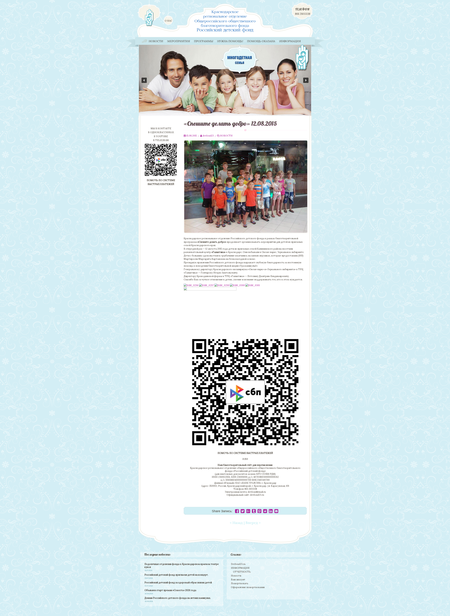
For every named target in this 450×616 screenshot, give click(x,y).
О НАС (168, 20)
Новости (236, 575)
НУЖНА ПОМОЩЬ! (230, 41)
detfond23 (208, 135)
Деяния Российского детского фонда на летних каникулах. (177, 598)
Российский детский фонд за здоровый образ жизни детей (178, 582)
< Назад (236, 522)
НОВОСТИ (156, 41)
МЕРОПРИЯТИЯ (178, 41)
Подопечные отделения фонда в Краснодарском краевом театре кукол (181, 566)
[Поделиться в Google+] (248, 512)
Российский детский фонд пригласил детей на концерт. (176, 574)
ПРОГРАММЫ (203, 41)
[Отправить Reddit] (265, 512)
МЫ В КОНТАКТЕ (161, 128)
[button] (225, 80)
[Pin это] (259, 512)
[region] (225, 80)
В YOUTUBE (161, 136)
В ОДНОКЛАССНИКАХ (161, 132)
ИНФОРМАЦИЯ (290, 41)
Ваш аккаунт (238, 579)
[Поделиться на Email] (276, 512)
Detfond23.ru (238, 564)
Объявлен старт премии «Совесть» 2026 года (170, 590)
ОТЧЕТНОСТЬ (242, 571)
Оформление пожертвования (248, 587)
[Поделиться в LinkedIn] (271, 512)
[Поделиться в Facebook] (237, 512)
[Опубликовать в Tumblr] (254, 512)
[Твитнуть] (243, 512)
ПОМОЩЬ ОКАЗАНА (261, 41)
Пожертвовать (239, 583)
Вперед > (253, 522)
